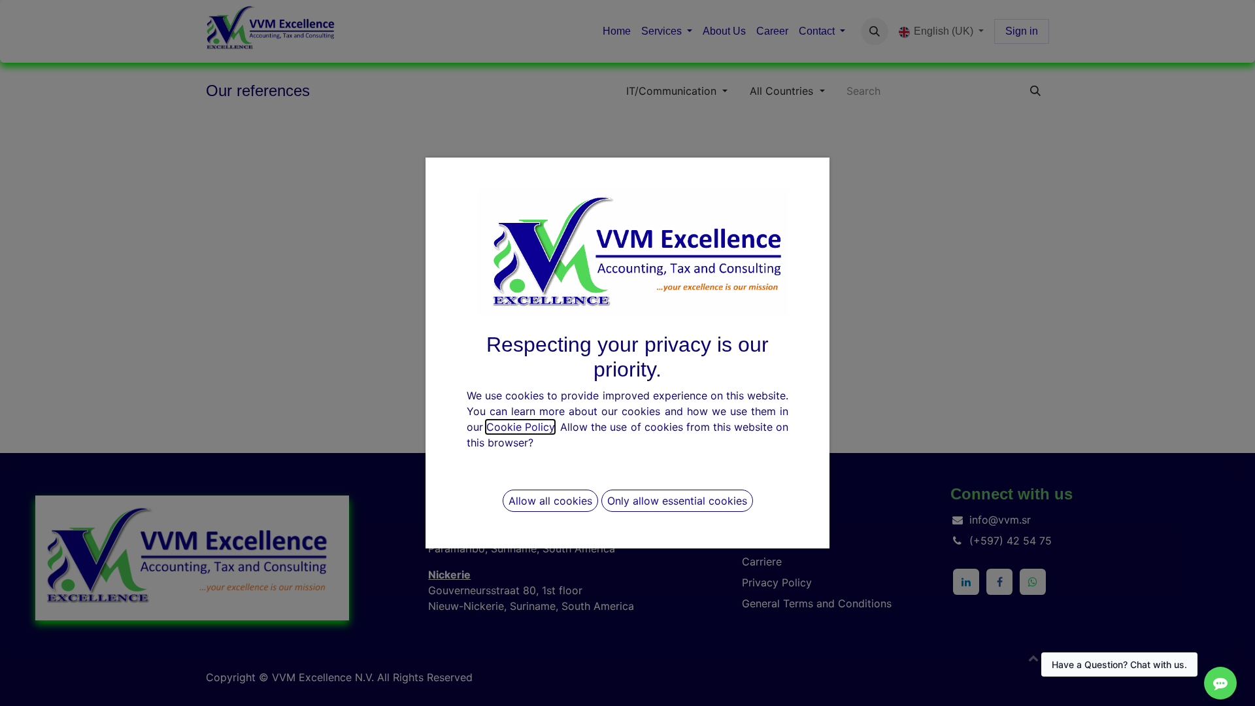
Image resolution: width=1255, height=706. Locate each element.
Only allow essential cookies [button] (677, 500)
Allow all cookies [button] (550, 500)
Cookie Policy (520, 426)
